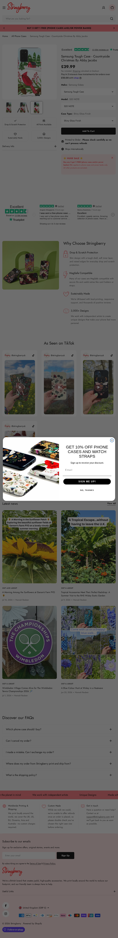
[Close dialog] (112, 440)
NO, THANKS (87, 490)
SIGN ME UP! (87, 481)
